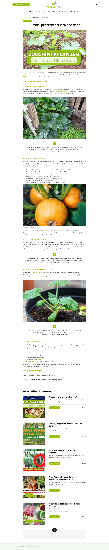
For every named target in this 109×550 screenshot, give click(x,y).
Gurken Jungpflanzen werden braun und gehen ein (65, 424)
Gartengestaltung (34, 11)
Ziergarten (28, 522)
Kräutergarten (38, 520)
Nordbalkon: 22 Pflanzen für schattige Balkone (64, 505)
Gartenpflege (63, 11)
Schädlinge (37, 469)
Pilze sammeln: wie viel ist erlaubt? (63, 397)
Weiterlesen (54, 407)
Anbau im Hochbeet (37, 273)
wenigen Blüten (30, 355)
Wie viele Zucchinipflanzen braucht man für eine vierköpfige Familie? (43, 379)
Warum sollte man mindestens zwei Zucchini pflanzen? (39, 375)
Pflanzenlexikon (49, 11)
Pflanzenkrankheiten (31, 495)
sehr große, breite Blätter (60, 91)
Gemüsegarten (27, 21)
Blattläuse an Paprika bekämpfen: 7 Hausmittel (63, 451)
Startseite (25, 17)
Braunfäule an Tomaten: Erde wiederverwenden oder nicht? (61, 478)
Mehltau (40, 359)
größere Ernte (42, 277)
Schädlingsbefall (30, 361)
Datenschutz (29, 547)
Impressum (37, 547)
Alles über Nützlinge (22, 4)
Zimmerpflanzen (75, 11)
